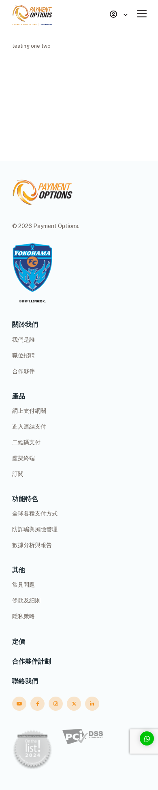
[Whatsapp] (147, 738)
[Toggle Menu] (143, 13)
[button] (119, 15)
